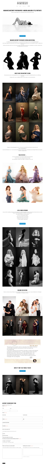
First (3, 408)
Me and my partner (5, 435)
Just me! (3, 433)
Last (10, 408)
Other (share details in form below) (7, 437)
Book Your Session (22, 223)
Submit (4, 463)
